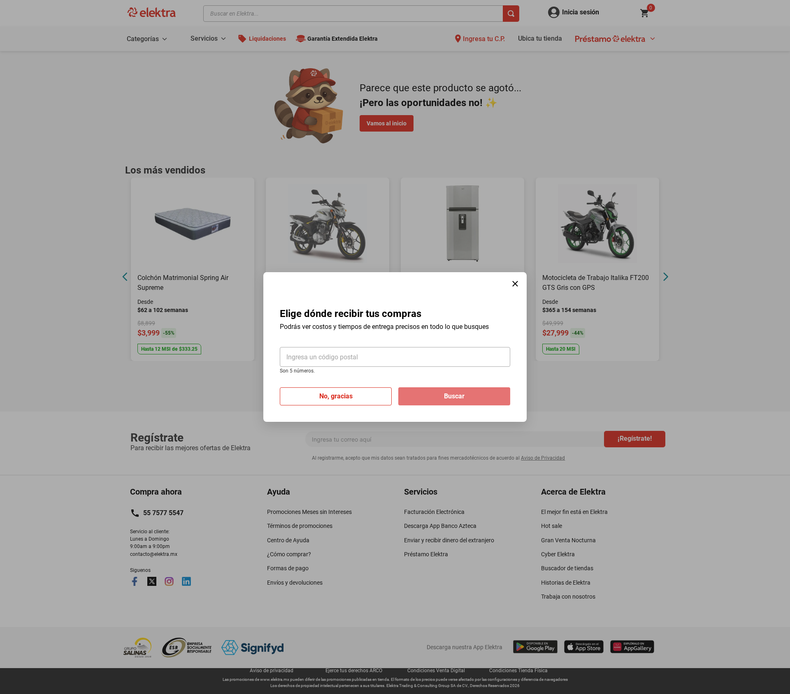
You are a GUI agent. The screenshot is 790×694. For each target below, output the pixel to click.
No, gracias (336, 396)
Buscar (454, 396)
